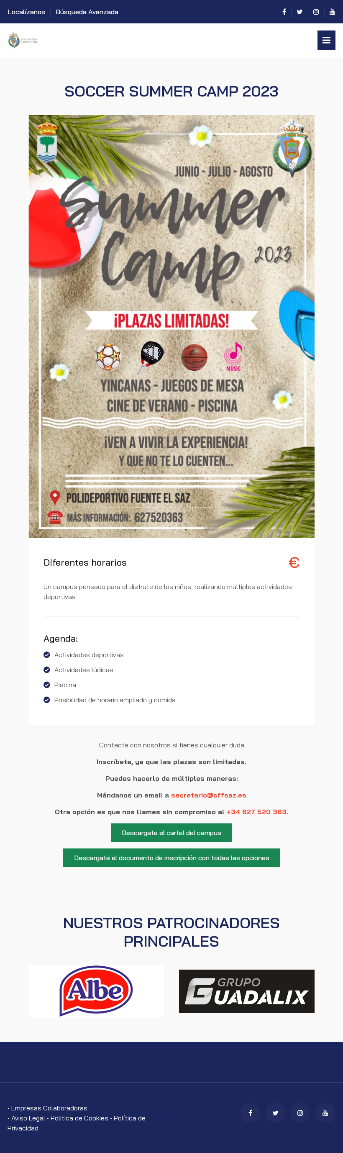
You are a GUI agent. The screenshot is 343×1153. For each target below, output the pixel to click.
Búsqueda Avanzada (87, 12)
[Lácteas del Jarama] (96, 991)
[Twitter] (300, 12)
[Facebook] (284, 12)
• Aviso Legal (27, 1118)
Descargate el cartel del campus (171, 832)
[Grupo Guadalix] (247, 991)
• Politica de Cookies (78, 1118)
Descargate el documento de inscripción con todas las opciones (171, 857)
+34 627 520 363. (257, 812)
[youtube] (332, 12)
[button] (326, 40)
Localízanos (26, 12)
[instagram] (316, 12)
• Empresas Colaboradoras (47, 1108)
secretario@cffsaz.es (208, 795)
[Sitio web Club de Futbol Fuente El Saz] (82, 40)
